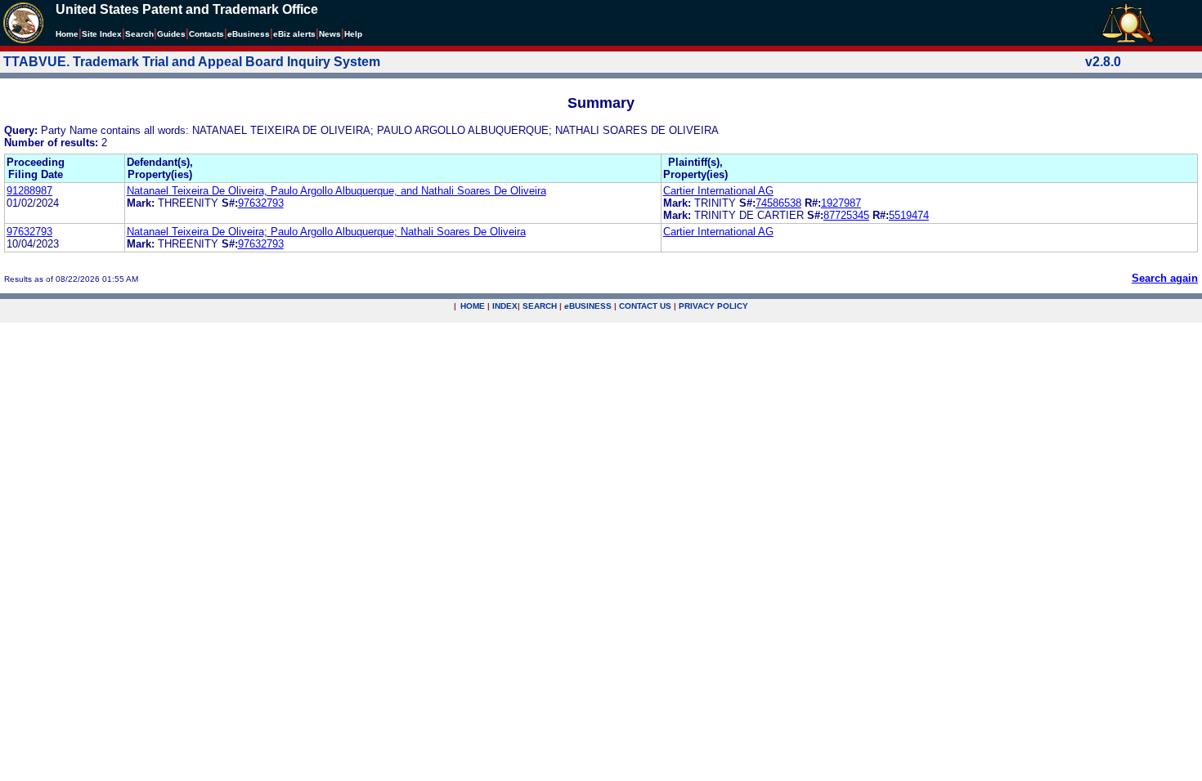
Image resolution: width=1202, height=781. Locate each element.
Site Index (102, 33)
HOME (472, 305)
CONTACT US (645, 305)
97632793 (261, 203)
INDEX (505, 305)
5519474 (909, 215)
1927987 (841, 203)
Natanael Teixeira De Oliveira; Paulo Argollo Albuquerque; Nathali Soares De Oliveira (326, 231)
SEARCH (540, 305)
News (330, 33)
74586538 (778, 203)
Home (67, 33)
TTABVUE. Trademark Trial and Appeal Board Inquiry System (191, 62)
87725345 (846, 215)
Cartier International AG (718, 191)
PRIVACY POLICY (713, 305)
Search (139, 33)
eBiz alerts (294, 33)
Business (248, 33)
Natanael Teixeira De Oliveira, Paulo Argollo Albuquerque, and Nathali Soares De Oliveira (336, 191)
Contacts (206, 33)
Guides (171, 33)
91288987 (29, 191)
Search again (1165, 278)
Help (353, 33)
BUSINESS (588, 305)
